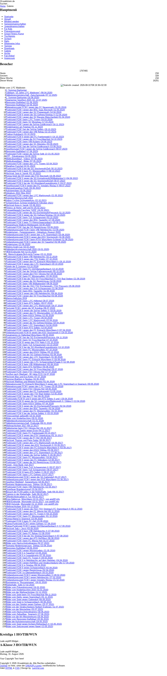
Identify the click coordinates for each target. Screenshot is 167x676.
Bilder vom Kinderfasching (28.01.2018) (24, 418)
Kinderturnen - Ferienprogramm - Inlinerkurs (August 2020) (33, 232)
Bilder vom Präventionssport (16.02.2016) (25, 587)
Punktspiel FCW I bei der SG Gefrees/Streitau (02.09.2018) (34, 354)
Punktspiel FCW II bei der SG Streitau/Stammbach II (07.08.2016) (37, 536)
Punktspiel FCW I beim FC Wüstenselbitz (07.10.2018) (32, 350)
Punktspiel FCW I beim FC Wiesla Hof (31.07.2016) (30, 541)
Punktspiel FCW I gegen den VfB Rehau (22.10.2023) (31, 132)
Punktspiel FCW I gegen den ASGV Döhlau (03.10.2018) (32, 352)
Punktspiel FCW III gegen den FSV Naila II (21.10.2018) (32, 342)
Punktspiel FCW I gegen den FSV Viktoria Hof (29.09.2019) (34, 274)
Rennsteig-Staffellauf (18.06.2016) (22, 548)
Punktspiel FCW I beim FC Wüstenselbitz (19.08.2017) (32, 457)
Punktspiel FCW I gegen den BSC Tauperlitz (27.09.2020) (33, 220)
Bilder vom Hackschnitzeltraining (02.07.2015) (27, 543)
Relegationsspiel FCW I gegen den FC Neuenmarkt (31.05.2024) (36, 107)
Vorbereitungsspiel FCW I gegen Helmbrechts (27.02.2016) (33, 577)
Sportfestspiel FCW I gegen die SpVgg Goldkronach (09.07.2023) (36, 149)
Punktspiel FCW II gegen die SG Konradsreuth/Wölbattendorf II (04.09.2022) (42, 178)
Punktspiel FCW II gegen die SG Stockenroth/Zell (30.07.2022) (35, 181)
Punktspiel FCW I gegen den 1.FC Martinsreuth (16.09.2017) (34, 443)
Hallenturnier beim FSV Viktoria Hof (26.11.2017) (29, 428)
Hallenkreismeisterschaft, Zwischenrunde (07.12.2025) (31, 95)
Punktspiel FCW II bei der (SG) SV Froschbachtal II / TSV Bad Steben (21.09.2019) (45, 279)
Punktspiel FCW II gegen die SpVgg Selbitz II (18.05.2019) (33, 310)
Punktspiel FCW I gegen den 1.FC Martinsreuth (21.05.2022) (34, 195)
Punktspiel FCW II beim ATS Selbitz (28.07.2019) (29, 303)
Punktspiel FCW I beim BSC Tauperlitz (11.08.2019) (30, 291)
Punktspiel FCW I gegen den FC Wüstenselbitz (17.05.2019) (34, 313)
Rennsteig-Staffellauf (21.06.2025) (22, 102)
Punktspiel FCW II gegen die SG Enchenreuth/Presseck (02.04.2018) (38, 406)
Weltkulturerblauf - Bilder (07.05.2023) (23, 161)
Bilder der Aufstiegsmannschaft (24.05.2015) (27, 621)
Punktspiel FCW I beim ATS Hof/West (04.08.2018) (30, 367)
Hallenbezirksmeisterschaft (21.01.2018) (25, 421)
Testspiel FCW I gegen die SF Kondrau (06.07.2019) (30, 308)
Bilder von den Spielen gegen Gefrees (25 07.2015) (30, 604)
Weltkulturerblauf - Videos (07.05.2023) (24, 159)
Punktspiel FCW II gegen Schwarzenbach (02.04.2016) (32, 567)
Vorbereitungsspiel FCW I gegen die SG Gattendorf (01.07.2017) (36, 477)
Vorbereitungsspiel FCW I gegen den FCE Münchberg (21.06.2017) (37, 479)
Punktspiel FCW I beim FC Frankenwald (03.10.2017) (31, 433)
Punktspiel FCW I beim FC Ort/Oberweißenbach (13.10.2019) (35, 269)
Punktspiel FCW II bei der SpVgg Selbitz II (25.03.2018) (32, 413)
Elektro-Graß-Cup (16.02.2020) (20, 247)
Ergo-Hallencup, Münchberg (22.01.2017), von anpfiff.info (33, 499)
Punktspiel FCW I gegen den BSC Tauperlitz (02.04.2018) (33, 408)
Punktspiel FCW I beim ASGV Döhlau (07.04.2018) (30, 403)
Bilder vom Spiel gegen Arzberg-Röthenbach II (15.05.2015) (34, 624)
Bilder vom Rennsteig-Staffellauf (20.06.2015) (27, 619)
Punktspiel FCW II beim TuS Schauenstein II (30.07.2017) (33, 467)
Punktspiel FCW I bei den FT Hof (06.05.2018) (28, 396)
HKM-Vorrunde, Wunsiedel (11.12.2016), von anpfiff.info (32, 504)
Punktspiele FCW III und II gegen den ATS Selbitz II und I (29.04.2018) (39, 399)
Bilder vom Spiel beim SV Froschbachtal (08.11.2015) (31, 594)
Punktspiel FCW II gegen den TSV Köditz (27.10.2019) (32, 259)
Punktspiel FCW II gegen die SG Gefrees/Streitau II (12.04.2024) (36, 114)
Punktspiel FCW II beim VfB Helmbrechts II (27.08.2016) (33, 531)
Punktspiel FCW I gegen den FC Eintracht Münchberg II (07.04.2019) (38, 330)
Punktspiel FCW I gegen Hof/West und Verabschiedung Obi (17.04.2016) (40, 563)
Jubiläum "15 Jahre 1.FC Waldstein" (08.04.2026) (29, 92)
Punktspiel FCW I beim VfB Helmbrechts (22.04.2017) (31, 487)
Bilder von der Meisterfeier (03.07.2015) (24, 609)
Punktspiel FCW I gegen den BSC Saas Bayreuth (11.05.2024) (35, 110)
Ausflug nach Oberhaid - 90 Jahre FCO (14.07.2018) (30, 374)
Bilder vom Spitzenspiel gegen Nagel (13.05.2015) (29, 626)
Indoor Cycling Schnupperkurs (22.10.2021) (26, 200)
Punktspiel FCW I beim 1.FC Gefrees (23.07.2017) (29, 474)
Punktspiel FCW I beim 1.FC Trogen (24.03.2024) (29, 119)
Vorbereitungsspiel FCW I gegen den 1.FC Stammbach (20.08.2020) (38, 234)
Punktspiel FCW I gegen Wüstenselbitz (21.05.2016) (30, 550)
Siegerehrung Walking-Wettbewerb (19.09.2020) (28, 225)
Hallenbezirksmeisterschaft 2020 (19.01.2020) (27, 249)
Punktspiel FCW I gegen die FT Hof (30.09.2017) (29, 438)
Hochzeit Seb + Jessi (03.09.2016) (22, 528)
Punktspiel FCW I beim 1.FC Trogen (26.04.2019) (29, 318)
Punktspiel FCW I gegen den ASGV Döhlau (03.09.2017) (32, 450)
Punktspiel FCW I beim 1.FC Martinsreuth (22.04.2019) (32, 320)
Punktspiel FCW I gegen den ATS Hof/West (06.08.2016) (32, 538)
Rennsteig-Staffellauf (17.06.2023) (22, 151)
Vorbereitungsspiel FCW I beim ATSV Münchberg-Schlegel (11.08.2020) (39, 239)
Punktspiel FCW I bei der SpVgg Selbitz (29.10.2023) (31, 129)
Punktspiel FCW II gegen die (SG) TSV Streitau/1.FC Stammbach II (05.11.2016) (44, 509)
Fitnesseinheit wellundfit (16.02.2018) (23, 416)
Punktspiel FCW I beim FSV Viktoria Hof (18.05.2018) (31, 389)
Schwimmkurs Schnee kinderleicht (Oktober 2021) (29, 203)
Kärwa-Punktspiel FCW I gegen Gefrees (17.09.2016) (31, 523)
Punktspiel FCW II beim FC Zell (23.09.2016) (27, 521)
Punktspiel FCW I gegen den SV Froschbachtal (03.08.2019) (34, 296)
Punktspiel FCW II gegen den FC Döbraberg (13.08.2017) (33, 460)
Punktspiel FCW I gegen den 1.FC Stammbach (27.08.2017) (34, 452)
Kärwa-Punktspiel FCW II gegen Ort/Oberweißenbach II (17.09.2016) (38, 526)
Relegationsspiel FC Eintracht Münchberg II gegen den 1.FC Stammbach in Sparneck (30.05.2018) (52, 384)
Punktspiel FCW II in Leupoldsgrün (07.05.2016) (28, 555)
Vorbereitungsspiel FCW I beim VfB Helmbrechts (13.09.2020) (35, 230)
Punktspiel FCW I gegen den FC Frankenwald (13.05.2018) (33, 391)
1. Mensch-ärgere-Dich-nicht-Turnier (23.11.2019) (29, 254)
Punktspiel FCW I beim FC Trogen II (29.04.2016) (29, 558)
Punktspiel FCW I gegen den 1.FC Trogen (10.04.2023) (32, 163)
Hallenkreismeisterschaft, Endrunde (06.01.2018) (29, 423)
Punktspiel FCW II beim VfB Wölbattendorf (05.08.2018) (32, 364)
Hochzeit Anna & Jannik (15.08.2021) (23, 205)
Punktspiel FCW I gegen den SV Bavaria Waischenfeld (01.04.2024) (38, 117)
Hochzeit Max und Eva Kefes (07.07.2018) (26, 376)
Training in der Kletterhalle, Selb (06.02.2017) (27, 494)
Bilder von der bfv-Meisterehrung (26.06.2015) (27, 616)
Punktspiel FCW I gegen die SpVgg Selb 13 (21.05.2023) (33, 154)
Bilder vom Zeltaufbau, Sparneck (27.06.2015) (27, 614)
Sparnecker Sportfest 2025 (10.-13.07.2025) (26, 100)
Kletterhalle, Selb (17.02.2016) (20, 585)
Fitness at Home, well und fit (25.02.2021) (25, 208)
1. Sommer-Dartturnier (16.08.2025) (22, 97)
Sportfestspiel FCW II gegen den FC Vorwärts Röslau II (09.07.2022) (38, 185)
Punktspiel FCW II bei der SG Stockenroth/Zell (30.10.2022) (34, 168)
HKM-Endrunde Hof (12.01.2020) (21, 252)
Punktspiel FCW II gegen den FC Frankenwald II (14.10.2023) (35, 136)
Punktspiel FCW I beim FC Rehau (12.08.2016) (28, 533)
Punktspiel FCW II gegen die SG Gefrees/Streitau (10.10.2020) (35, 215)
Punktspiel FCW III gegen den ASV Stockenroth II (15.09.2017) (36, 445)
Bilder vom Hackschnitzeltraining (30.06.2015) (27, 612)
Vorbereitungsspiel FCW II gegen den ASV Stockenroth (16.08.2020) (38, 237)
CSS (17, 668)
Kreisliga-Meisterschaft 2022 (19, 198)
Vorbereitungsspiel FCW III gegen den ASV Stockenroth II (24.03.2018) (39, 332)
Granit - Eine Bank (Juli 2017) (20, 465)
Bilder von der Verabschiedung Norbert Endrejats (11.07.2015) (35, 607)
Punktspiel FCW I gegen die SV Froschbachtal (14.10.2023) (34, 139)
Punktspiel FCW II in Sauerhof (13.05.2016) (26, 553)
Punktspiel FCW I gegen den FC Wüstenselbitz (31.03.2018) (34, 411)
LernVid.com (38, 668)
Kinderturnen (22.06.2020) (18, 244)
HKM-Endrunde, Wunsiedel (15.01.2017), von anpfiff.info (32, 501)
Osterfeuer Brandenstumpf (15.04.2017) (24, 489)
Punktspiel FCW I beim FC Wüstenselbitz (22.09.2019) (32, 276)
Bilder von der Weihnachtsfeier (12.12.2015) (26, 592)
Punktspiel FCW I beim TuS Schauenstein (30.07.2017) (32, 470)
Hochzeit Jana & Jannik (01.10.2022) (23, 173)
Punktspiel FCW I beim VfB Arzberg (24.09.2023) (29, 141)
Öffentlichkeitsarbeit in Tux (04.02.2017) (25, 496)
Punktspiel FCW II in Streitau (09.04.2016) (26, 565)
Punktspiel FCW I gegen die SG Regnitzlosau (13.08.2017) (33, 462)
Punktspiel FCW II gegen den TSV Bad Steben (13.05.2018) (34, 394)
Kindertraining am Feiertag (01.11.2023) (24, 127)
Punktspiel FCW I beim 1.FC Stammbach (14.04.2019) (31, 325)
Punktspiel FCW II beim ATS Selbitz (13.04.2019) (29, 327)
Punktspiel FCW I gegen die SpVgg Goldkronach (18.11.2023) (35, 124)
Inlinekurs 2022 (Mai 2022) (18, 193)
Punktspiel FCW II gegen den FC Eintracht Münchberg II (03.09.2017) (39, 447)
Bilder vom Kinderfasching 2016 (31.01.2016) (27, 590)
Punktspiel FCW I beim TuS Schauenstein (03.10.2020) (32, 217)
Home (3, 6)
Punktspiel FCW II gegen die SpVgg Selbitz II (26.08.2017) (33, 455)
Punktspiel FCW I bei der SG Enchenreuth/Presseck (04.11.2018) (37, 337)
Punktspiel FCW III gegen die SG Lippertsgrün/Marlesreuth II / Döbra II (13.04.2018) (45, 401)
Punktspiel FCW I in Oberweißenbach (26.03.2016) (30, 572)
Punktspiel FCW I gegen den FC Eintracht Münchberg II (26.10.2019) (38, 261)
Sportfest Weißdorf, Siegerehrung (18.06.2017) (28, 482)
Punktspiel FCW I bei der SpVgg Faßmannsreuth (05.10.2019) (35, 271)
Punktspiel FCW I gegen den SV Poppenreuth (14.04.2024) (33, 112)
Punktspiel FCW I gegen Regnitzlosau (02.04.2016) (30, 570)
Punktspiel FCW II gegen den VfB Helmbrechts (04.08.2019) (34, 293)
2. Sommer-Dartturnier (16, 90)
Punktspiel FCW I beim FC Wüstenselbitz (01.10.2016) (32, 516)
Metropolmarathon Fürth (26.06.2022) (23, 188)
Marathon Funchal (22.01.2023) (20, 166)
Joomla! (4, 665)
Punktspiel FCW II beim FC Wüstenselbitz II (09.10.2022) (33, 171)
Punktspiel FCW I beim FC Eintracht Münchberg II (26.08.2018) (36, 359)
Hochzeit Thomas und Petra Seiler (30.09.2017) (28, 440)
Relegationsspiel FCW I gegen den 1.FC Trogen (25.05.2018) (34, 386)
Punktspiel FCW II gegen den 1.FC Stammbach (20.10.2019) (34, 264)
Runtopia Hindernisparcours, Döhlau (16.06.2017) (29, 484)
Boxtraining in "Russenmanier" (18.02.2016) (26, 582)
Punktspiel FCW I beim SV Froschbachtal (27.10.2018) (32, 340)
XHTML (8, 668)
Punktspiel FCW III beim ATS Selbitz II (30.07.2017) (30, 472)
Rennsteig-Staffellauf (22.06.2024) (22, 105)
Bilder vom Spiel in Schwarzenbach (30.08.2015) (29, 602)
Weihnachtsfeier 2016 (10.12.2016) (22, 506)
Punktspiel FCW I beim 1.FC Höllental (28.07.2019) (30, 301)
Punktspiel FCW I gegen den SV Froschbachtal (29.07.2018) (34, 369)
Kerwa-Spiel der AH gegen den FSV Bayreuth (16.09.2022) (33, 176)
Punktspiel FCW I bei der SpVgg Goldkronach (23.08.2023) (33, 146)
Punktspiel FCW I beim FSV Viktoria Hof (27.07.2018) (31, 372)
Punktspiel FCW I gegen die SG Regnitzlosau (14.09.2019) (33, 281)
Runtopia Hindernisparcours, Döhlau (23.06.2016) (29, 545)
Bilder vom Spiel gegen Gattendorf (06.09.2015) (28, 599)
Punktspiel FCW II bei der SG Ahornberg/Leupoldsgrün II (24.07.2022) (39, 183)
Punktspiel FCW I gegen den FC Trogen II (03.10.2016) (32, 514)
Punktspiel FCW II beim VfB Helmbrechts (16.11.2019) (31, 256)
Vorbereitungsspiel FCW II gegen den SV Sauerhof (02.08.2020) (36, 242)
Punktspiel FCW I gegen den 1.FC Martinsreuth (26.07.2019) (34, 305)
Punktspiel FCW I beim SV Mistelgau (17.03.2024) (29, 122)
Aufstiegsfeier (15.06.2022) (18, 190)
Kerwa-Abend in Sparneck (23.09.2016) (24, 518)
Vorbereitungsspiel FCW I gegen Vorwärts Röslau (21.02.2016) (35, 580)
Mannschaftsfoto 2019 (16, 298)
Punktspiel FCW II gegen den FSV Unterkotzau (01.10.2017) (34, 435)
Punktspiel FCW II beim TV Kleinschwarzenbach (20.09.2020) (35, 222)
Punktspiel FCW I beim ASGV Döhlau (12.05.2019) (30, 315)
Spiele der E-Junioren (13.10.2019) (22, 266)
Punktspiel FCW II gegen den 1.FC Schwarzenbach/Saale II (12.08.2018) (40, 362)
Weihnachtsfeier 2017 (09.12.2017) (22, 425)
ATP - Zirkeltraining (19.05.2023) (21, 156)
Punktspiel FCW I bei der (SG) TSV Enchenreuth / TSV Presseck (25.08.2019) (43, 286)
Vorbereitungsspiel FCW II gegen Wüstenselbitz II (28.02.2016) (35, 575)
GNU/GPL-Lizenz (33, 665)
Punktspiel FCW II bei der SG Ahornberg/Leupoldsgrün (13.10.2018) (38, 347)
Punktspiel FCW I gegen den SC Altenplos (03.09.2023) (32, 144)
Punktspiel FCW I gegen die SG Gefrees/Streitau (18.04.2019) (35, 323)
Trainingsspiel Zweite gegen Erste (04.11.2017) (28, 430)
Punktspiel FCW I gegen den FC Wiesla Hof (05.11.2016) (33, 511)
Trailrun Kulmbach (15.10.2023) (20, 134)
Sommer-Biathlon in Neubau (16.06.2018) (25, 379)
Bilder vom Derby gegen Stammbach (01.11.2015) (29, 597)
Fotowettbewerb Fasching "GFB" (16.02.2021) (27, 210)
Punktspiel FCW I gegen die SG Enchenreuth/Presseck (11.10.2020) (38, 212)
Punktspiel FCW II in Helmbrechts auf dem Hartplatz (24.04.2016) (37, 560)
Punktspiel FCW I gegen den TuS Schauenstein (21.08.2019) (34, 288)
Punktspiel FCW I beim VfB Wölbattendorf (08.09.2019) (32, 283)
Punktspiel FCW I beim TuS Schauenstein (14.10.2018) (32, 345)
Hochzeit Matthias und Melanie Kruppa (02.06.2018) (30, 381)
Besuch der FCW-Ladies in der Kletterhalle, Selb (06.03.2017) (35, 492)
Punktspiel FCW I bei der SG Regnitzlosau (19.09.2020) (32, 227)
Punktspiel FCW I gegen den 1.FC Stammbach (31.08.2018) (34, 357)
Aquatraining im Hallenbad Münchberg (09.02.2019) (30, 335)
